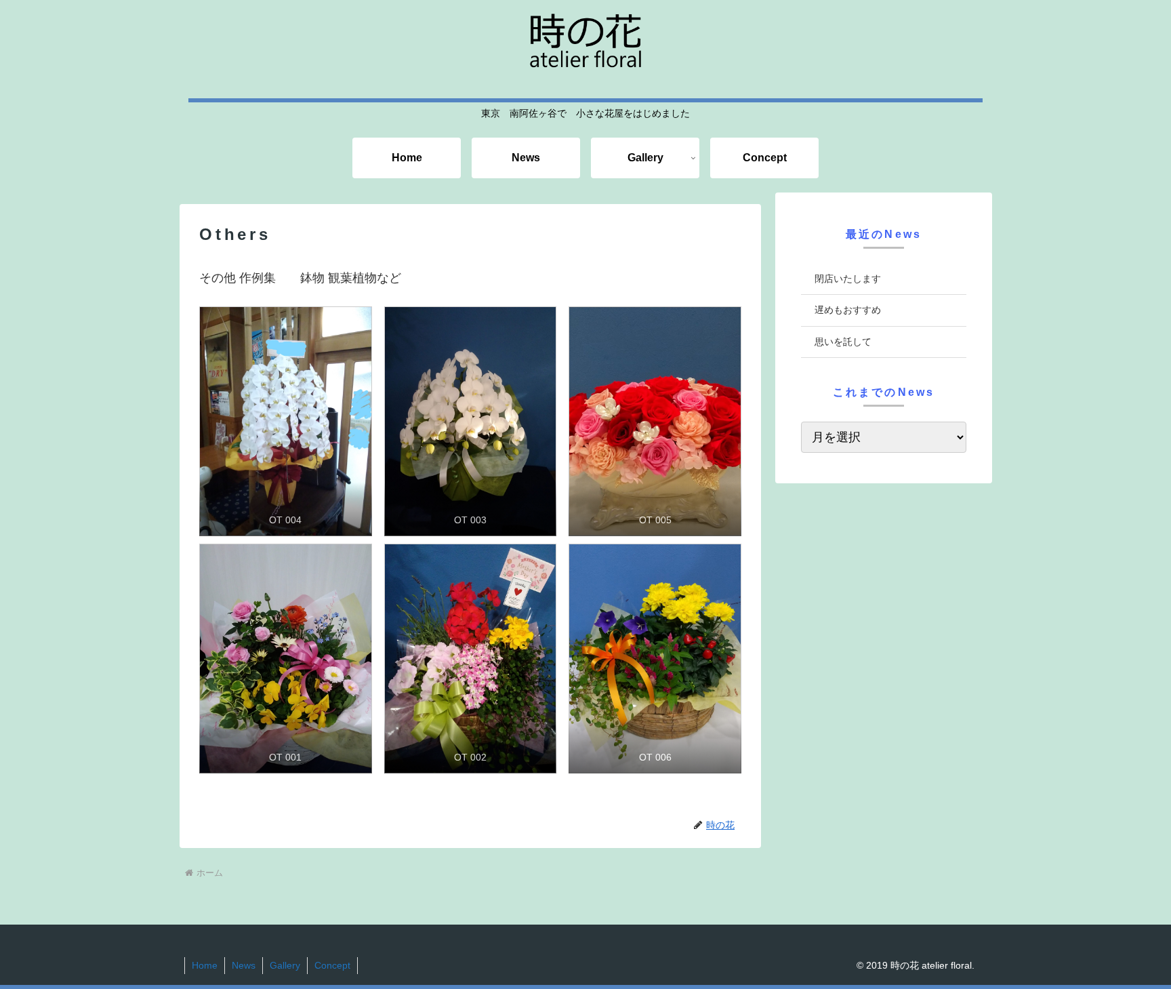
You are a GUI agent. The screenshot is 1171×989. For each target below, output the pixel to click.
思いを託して (843, 341)
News (243, 965)
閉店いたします (848, 278)
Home (205, 965)
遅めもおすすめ (848, 309)
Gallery (285, 965)
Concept (332, 965)
